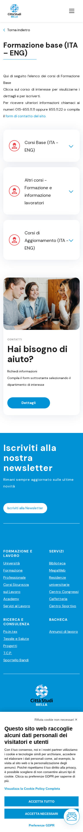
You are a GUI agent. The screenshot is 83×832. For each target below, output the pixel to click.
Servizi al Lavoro (16, 606)
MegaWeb (57, 570)
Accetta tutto (41, 801)
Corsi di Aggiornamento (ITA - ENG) (46, 240)
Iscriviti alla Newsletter (25, 508)
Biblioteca (57, 563)
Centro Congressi (64, 591)
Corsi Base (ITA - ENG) (41, 146)
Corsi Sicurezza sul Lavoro (16, 588)
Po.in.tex (10, 631)
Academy (11, 599)
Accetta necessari (41, 814)
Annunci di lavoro (63, 631)
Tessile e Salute (16, 638)
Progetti (10, 645)
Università (11, 563)
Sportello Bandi (16, 660)
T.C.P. (7, 653)
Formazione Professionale (14, 574)
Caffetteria (58, 599)
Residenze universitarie (59, 581)
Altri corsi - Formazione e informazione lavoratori (38, 191)
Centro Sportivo (62, 606)
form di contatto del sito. (26, 116)
